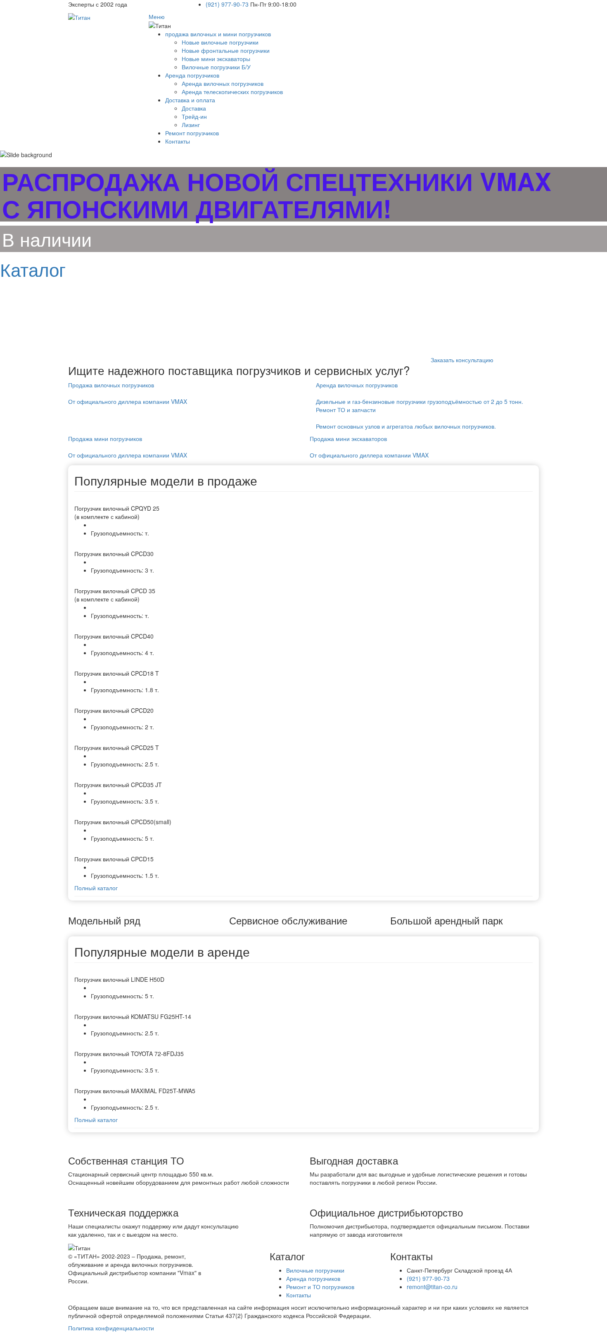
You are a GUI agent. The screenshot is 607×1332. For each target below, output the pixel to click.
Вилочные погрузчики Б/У (216, 67)
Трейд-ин (194, 116)
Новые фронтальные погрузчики (226, 50)
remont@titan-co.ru (432, 1286)
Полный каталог (96, 888)
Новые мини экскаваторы (216, 58)
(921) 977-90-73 (228, 4)
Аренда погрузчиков (192, 75)
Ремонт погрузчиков (192, 133)
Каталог (33, 269)
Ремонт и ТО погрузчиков (320, 1286)
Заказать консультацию (462, 360)
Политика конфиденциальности (111, 1328)
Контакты (177, 141)
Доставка (194, 108)
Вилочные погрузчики (315, 1270)
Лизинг (191, 124)
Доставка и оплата (190, 100)
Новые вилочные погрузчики (220, 42)
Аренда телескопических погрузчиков (232, 91)
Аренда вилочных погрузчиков (222, 83)
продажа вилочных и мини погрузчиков (218, 34)
